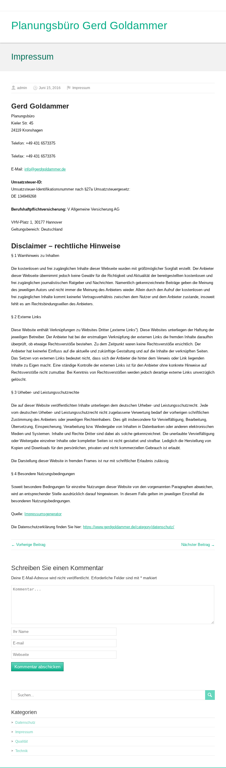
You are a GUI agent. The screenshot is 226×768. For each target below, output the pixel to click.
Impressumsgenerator (43, 514)
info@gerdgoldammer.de (45, 169)
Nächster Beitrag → (198, 544)
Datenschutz (25, 723)
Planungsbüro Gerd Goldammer (89, 25)
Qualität (21, 741)
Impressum (81, 88)
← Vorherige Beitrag (28, 544)
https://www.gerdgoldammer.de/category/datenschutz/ (128, 527)
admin (22, 88)
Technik (21, 751)
